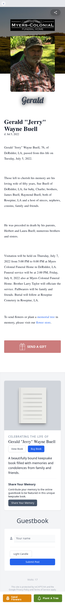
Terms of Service (42, 589)
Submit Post (33, 561)
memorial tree (46, 317)
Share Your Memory (22, 502)
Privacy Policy (22, 589)
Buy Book (36, 448)
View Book (17, 448)
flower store (43, 322)
